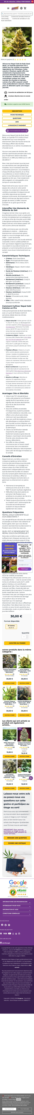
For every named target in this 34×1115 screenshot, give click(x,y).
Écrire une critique (17, 843)
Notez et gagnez (7, 59)
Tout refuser (24, 1109)
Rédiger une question (17, 838)
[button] (16, 55)
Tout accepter (9, 1109)
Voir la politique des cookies (19, 1105)
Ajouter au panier (17, 643)
